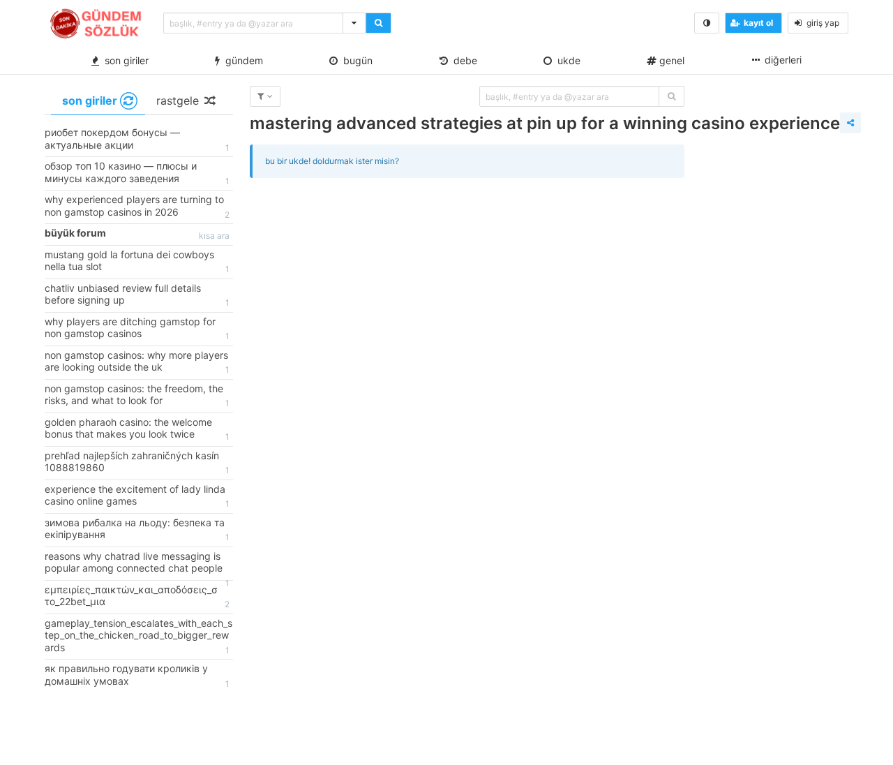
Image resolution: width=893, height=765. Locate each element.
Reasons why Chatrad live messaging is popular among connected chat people (137, 565)
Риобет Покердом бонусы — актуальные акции (137, 139)
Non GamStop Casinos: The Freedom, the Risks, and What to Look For (137, 395)
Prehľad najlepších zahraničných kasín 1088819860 (137, 463)
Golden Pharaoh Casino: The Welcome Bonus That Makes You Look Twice (137, 429)
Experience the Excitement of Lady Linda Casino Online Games (137, 496)
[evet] (671, 96)
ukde (566, 60)
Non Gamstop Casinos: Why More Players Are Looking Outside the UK (137, 362)
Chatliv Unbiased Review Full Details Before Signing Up (137, 295)
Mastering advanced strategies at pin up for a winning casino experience (545, 123)
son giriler (124, 60)
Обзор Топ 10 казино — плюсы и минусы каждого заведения (137, 173)
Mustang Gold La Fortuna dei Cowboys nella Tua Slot (137, 261)
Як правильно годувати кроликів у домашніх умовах (137, 675)
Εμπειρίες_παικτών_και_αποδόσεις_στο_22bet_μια (137, 597)
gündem (241, 60)
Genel (670, 60)
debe (462, 60)
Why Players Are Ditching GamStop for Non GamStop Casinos (137, 328)
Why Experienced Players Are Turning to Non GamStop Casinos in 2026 (137, 206)
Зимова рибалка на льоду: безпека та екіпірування (137, 530)
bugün (355, 60)
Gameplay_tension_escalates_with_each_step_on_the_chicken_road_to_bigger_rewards (138, 636)
